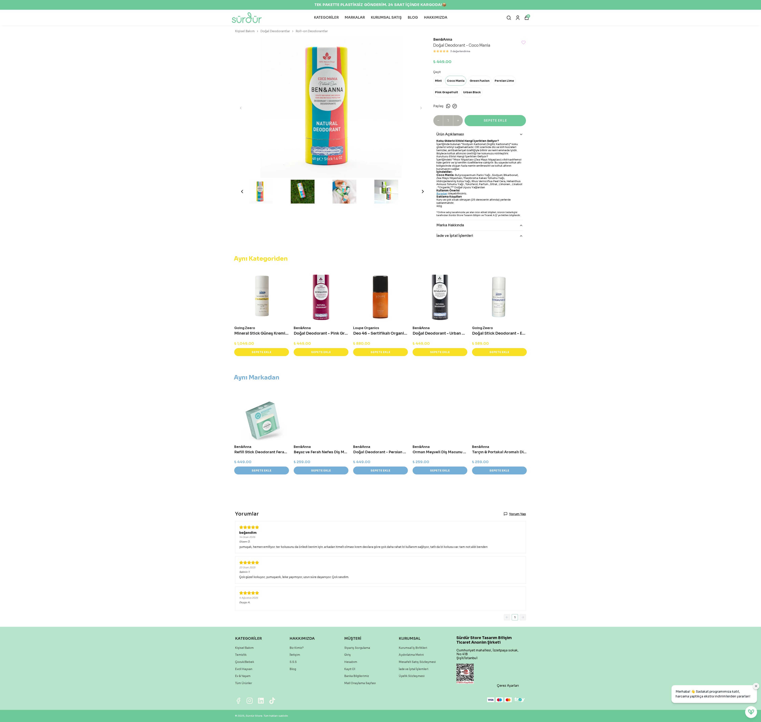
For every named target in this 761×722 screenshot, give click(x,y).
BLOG (413, 17)
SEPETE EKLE (495, 120)
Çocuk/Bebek (244, 662)
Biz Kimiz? (297, 648)
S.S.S (293, 662)
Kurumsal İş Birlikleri (413, 648)
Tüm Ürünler (243, 683)
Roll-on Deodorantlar (312, 31)
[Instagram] (249, 700)
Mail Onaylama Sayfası (360, 683)
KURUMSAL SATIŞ (386, 17)
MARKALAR (355, 17)
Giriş (347, 655)
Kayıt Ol (349, 669)
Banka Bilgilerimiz (356, 676)
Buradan (441, 193)
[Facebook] (238, 700)
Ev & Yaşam (242, 676)
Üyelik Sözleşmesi (411, 676)
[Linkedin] (261, 700)
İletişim (295, 655)
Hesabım (350, 662)
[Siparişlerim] (517, 17)
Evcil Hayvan (243, 669)
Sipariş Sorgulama (357, 648)
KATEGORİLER (326, 17)
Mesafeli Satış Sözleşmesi (417, 662)
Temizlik (241, 655)
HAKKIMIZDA (435, 17)
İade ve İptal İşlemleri (413, 669)
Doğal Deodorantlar (275, 31)
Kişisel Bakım (245, 31)
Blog (293, 669)
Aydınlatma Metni (411, 655)
